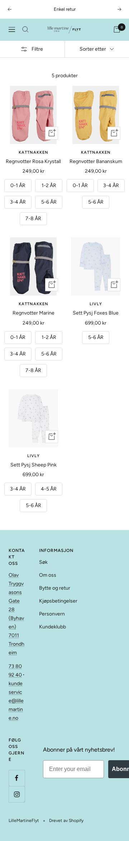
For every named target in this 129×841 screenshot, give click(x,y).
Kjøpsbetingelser (58, 601)
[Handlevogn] (116, 29)
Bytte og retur (54, 588)
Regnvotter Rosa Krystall (33, 161)
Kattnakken (33, 152)
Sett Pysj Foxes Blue (96, 313)
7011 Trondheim (16, 644)
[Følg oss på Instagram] (17, 794)
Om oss (47, 575)
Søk (43, 562)
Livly (96, 304)
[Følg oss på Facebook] (17, 778)
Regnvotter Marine (33, 313)
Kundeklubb (52, 627)
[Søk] (25, 29)
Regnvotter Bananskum (96, 161)
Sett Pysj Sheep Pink (33, 465)
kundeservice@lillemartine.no (16, 700)
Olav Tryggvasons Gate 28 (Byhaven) (16, 601)
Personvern (52, 614)
